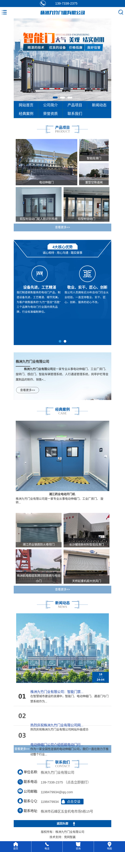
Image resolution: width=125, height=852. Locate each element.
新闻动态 (99, 105)
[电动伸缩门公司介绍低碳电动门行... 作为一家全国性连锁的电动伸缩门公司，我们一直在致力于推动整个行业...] (20, 736)
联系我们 (75, 114)
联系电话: (31, 782)
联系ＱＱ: (31, 801)
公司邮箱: (31, 791)
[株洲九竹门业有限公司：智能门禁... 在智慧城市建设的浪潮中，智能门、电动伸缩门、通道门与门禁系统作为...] (20, 697)
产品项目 (75, 105)
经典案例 (26, 114)
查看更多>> (62, 227)
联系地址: (31, 811)
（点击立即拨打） (66, 782)
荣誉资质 (50, 114)
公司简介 (50, 105)
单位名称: (31, 772)
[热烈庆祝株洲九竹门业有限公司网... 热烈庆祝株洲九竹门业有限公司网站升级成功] (20, 717)
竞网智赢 (70, 837)
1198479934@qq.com (57, 792)
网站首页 (26, 105)
